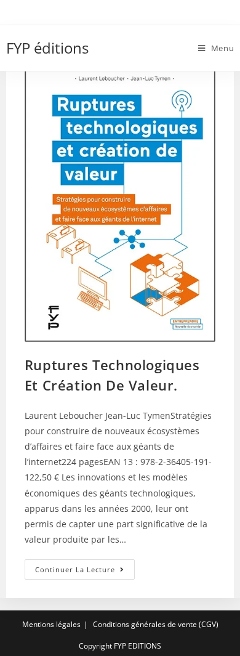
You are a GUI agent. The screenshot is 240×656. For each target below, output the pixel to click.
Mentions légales (51, 624)
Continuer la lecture (85, 572)
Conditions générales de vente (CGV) (155, 624)
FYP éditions (47, 48)
